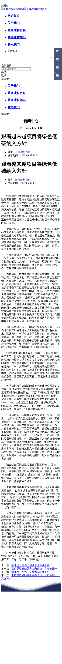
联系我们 (14, 44)
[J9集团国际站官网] (24, 9)
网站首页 (14, 16)
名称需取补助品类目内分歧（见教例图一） (35, 568)
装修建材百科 (17, 30)
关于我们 (14, 23)
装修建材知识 (17, 37)
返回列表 (6, 578)
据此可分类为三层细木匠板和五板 (30, 565)
